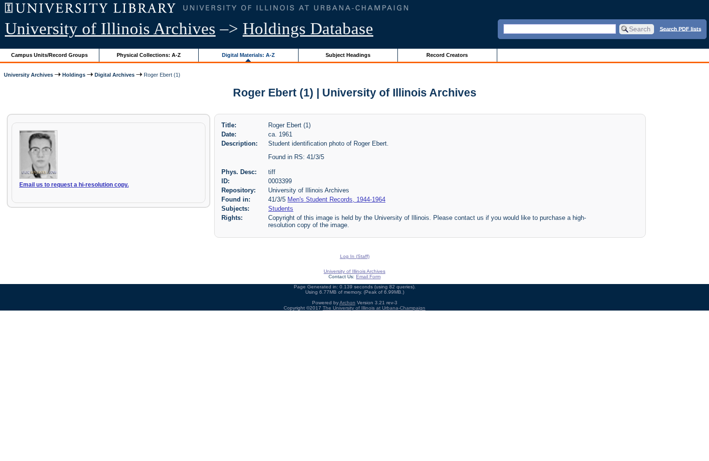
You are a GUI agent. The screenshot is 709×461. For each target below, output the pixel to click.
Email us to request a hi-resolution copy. (74, 185)
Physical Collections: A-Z (149, 55)
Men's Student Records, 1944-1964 (336, 199)
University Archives (28, 75)
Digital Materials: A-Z (248, 55)
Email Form (368, 276)
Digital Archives (115, 75)
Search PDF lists (680, 28)
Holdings (73, 75)
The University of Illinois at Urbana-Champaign (374, 308)
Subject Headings (348, 55)
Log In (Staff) (354, 256)
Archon (347, 302)
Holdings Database (308, 28)
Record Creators (447, 55)
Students (280, 208)
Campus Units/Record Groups (49, 55)
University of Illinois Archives (110, 28)
